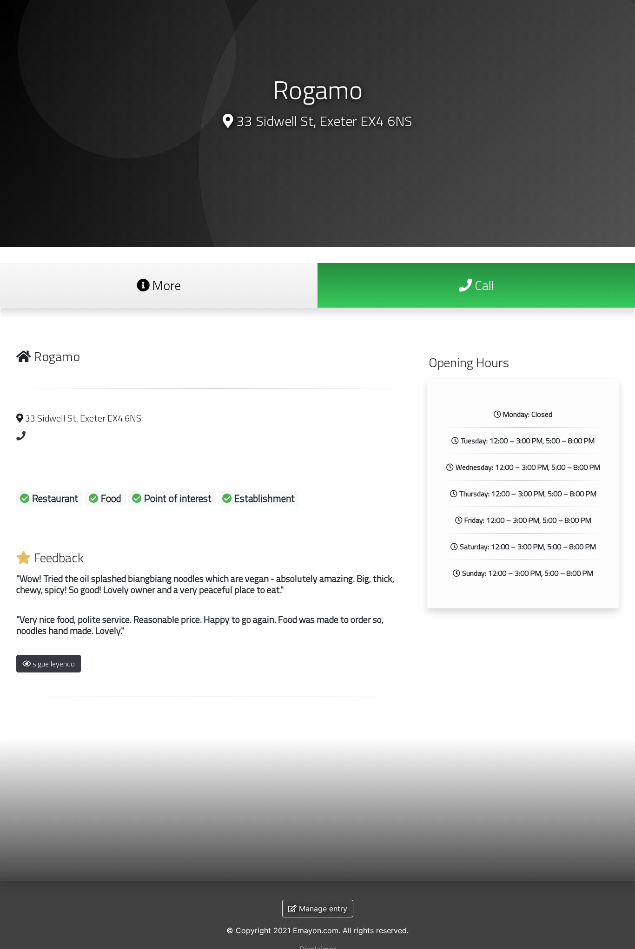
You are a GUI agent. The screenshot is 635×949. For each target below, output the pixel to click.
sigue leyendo (53, 663)
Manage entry (322, 908)
